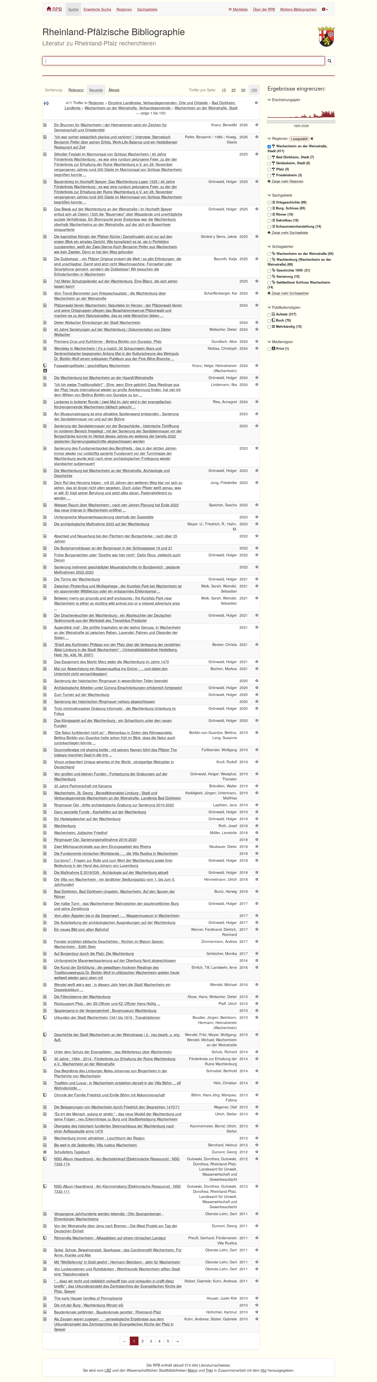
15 (224, 89)
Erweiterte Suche (97, 9)
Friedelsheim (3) (288, 175)
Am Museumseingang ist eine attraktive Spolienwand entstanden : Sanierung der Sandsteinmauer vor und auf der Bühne (116, 416)
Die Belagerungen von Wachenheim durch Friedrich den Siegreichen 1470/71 (117, 1106)
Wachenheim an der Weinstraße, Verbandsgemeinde (128, 107)
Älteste (114, 89)
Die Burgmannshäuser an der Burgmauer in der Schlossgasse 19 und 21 (113, 547)
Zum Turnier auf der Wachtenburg (81, 694)
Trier (209, 1370)
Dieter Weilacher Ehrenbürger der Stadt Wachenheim (97, 322)
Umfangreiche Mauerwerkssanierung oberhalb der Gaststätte (104, 516)
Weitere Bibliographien (298, 9)
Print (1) (282, 348)
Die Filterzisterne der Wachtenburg (82, 996)
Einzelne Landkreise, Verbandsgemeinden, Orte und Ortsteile (158, 102)
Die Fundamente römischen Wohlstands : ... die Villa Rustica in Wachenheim (116, 853)
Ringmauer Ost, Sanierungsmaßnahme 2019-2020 (95, 839)
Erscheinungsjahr (285, 99)
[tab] (53, 90)
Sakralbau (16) (287, 220)
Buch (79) (283, 320)
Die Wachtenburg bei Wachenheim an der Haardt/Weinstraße (103, 377)
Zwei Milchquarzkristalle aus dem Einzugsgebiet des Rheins (102, 846)
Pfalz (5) (282, 169)
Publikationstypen (286, 307)
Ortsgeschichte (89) (290, 202)
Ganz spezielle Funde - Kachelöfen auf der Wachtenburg (100, 811)
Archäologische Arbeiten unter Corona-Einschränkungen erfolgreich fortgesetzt (118, 687)
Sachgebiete (147, 9)
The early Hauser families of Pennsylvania (88, 1298)
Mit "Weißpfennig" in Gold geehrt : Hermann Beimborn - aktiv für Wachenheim (117, 1261)
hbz (264, 1370)
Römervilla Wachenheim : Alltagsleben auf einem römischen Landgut (110, 1237)
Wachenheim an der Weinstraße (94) (304, 253)
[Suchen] (329, 60)
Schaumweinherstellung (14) (298, 226)
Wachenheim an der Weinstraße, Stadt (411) (297, 148)
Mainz (192, 1370)
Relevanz (76, 89)
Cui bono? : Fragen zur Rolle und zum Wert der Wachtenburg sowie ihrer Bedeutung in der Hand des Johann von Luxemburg (113, 863)
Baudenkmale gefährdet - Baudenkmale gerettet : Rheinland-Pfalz (107, 1312)
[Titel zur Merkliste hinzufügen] (257, 124)
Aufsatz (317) (285, 314)
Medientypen (282, 341)
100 (254, 89)
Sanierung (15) (287, 276)
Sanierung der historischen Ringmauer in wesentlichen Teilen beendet (111, 680)
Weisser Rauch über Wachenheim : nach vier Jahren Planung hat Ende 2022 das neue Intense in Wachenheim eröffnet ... (116, 507)
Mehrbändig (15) (288, 326)
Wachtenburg (65, 825)
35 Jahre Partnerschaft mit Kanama (83, 785)
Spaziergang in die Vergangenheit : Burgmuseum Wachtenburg (105, 1010)
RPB (56, 8)
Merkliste (240, 9)
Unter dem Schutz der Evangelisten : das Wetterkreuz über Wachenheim (113, 1051)
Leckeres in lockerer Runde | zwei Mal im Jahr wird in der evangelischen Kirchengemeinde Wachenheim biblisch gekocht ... (112, 404)
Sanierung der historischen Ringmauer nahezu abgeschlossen (104, 701)
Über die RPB (264, 9)
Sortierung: (54, 89)
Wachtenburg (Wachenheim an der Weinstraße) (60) (299, 262)
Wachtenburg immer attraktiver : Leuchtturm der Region (99, 1138)
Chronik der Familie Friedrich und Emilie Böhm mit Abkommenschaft (109, 1094)
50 (243, 89)
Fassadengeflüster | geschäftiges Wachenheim (92, 365)
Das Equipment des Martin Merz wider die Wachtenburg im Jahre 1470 (111, 661)
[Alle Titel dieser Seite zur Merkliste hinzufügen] (256, 102)
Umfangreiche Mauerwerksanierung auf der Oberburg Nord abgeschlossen (115, 960)
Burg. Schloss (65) (290, 208)
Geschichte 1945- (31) (292, 270)
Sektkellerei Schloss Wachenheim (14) (298, 284)
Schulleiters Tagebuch (72, 1151)
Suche (73, 9)
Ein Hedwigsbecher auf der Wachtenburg (87, 818)
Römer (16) (284, 214)
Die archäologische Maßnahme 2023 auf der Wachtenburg (101, 523)
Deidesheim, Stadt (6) (292, 163)
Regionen (124, 9)
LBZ (108, 1370)
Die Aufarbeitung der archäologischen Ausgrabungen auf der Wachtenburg (114, 922)
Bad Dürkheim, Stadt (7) (294, 157)
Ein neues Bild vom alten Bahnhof (81, 929)
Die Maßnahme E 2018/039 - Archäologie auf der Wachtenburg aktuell (111, 872)
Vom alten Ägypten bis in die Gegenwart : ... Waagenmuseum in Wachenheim (117, 915)
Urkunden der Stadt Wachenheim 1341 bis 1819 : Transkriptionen (107, 1017)
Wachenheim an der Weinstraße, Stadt (206, 107)
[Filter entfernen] (312, 138)
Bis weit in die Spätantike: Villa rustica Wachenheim (95, 1144)
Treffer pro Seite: (202, 89)
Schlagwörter (282, 246)
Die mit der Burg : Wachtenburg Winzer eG (88, 1305)
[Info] (325, 9)
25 (234, 89)
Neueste (96, 89)
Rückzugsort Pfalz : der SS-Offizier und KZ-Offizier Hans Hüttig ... (107, 1003)
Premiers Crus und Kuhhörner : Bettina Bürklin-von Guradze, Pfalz (108, 341)
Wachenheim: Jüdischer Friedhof (80, 832)
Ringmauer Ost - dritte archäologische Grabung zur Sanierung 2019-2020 (114, 804)
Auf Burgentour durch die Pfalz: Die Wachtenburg (94, 953)
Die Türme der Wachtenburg (77, 579)
